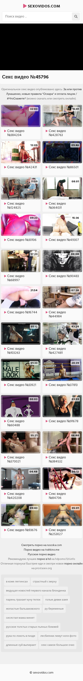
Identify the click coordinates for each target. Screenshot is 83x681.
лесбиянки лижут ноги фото (58, 636)
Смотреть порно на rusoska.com (41, 545)
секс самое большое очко (57, 645)
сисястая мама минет (20, 617)
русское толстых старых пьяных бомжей (32, 626)
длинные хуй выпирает (21, 645)
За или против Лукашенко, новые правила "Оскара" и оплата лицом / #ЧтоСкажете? (44, 94)
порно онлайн (73, 563)
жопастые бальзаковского (23, 608)
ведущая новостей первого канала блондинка (36, 590)
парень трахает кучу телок (23, 599)
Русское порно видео (41, 554)
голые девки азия (56, 599)
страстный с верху (45, 581)
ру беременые (54, 608)
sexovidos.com (43, 6)
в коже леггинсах (17, 581)
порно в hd (44, 559)
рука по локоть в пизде (20, 636)
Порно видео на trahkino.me (41, 549)
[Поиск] (76, 16)
